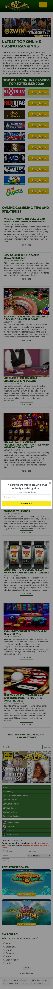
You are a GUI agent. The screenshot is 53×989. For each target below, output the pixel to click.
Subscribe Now (26, 503)
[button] (26, 486)
